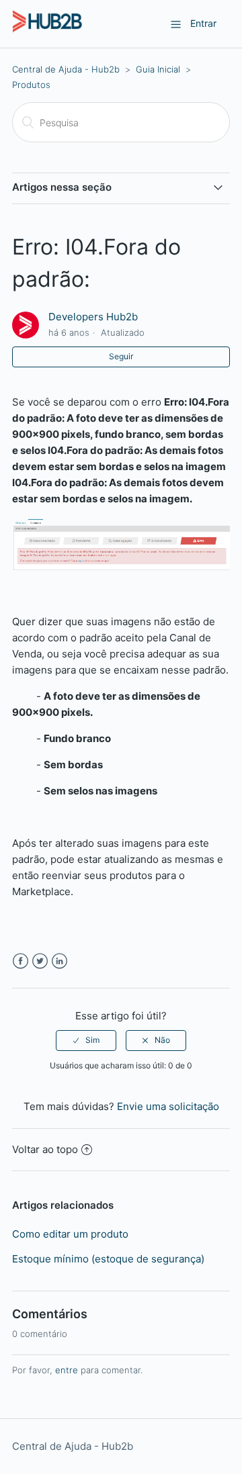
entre (66, 1370)
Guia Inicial (158, 69)
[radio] (86, 1040)
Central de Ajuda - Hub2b (66, 69)
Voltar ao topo (45, 1149)
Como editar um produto (70, 1234)
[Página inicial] (47, 30)
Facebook (20, 961)
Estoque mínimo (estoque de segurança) (108, 1258)
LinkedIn (59, 961)
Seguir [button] (121, 356)
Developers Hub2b (93, 316)
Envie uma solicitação (168, 1106)
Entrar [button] (203, 23)
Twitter (40, 961)
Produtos (31, 84)
